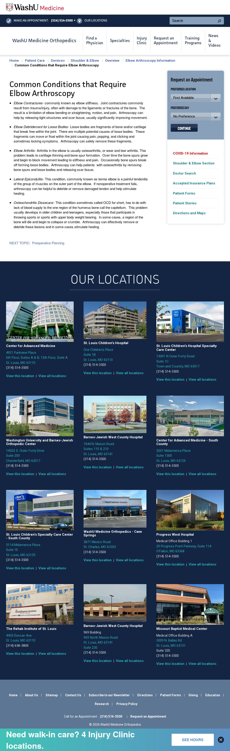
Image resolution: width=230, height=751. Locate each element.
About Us (31, 695)
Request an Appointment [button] (166, 40)
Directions (145, 695)
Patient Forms (184, 193)
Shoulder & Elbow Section (194, 163)
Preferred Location (183, 89)
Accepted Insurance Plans (194, 183)
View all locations (52, 376)
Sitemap (52, 695)
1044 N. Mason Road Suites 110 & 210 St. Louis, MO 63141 (99, 449)
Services (58, 61)
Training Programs (193, 40)
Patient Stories (185, 203)
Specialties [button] (120, 41)
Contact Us (73, 695)
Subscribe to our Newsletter (109, 695)
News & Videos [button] (214, 41)
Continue (184, 128)
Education (212, 695)
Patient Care (35, 61)
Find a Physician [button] (94, 40)
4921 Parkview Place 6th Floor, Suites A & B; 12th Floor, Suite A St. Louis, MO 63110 (37, 358)
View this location (20, 376)
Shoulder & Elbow (85, 61)
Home (14, 61)
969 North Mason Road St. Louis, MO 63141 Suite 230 (101, 642)
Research (102, 704)
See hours (192, 739)
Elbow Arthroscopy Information (150, 61)
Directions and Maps (189, 213)
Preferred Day (180, 107)
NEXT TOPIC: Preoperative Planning (36, 242)
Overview (112, 61)
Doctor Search (184, 173)
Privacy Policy (126, 704)
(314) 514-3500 (17, 368)
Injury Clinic (142, 40)
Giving (193, 695)
